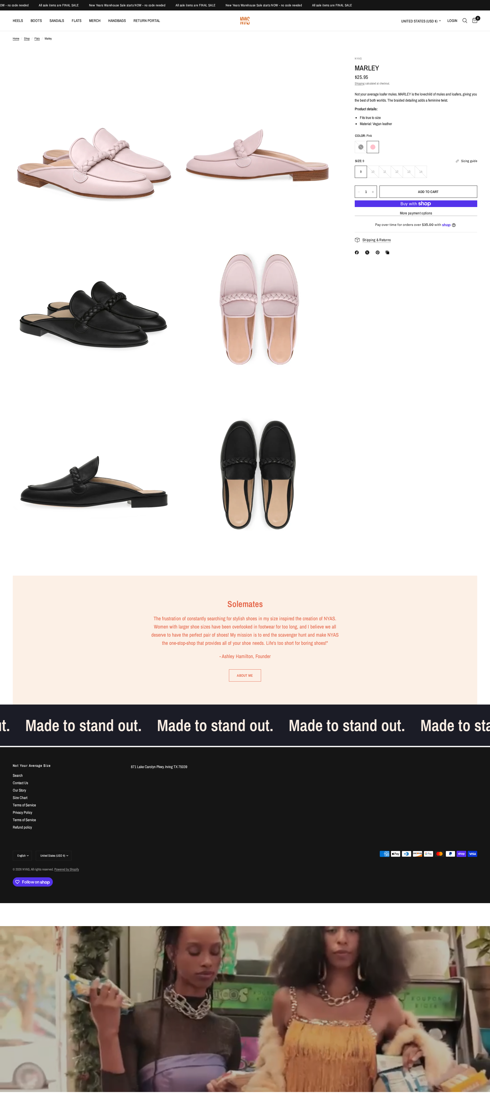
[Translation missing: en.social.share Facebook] (358, 252)
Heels (18, 20)
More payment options (416, 213)
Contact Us (20, 782)
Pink (373, 147)
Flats (76, 20)
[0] (473, 20)
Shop (27, 39)
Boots (36, 20)
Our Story (19, 790)
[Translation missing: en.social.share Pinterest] (379, 252)
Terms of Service (24, 805)
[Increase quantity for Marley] (373, 192)
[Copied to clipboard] (388, 252)
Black (361, 147)
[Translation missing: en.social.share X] (368, 252)
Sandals (57, 20)
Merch (95, 20)
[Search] (465, 20)
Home (16, 39)
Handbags (117, 20)
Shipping (359, 83)
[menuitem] (20, 20)
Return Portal (146, 20)
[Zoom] (165, 67)
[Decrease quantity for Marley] (359, 192)
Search (18, 775)
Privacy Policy (22, 812)
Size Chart (20, 797)
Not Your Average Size (32, 765)
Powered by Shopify (66, 869)
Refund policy (22, 827)
